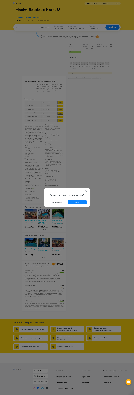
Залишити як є (57, 202)
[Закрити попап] (86, 191)
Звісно (77, 202)
